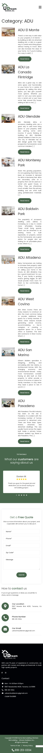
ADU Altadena (29, 257)
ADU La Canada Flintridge (25, 72)
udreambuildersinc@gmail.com (23, 631)
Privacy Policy (28, 746)
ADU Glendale (29, 116)
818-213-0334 (17, 619)
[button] (16, 495)
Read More (24, 59)
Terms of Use (15, 746)
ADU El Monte (28, 30)
